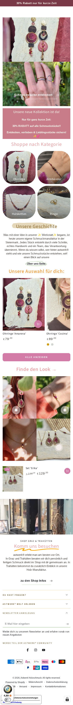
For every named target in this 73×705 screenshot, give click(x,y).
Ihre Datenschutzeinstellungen (24, 698)
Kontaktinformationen (55, 686)
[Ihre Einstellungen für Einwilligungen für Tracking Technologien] (67, 699)
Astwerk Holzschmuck (31, 678)
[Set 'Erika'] (13, 479)
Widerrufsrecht (36, 682)
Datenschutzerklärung (57, 682)
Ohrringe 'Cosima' (57, 334)
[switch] (8, 700)
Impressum (36, 686)
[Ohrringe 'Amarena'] (24, 304)
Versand (23, 686)
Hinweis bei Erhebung (12, 702)
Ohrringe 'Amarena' (14, 334)
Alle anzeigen (36, 357)
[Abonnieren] (68, 624)
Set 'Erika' (32, 468)
